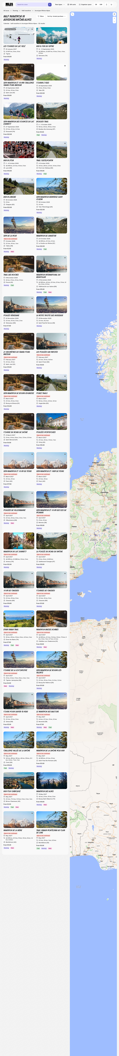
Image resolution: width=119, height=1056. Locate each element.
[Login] (106, 4)
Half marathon (26, 10)
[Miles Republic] (9, 4)
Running (15, 10)
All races (6, 10)
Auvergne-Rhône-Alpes (42, 10)
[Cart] (111, 4)
